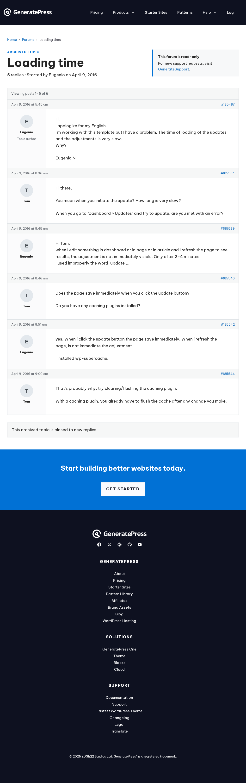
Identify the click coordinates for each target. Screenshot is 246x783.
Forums (28, 40)
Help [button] (207, 12)
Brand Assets (119, 607)
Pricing (96, 12)
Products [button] (121, 12)
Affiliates (119, 600)
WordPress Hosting (119, 621)
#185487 (228, 104)
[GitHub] (129, 544)
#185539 (228, 228)
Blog (119, 614)
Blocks (119, 662)
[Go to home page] (28, 14)
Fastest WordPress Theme (119, 711)
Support (119, 704)
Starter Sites (156, 12)
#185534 (228, 173)
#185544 (228, 374)
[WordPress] (119, 544)
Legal (119, 724)
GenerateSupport (173, 69)
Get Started (123, 489)
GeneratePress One (119, 649)
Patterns (185, 12)
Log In (232, 12)
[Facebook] (99, 544)
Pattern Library (119, 594)
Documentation (119, 697)
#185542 (228, 324)
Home (12, 40)
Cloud (119, 669)
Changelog (119, 717)
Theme (119, 656)
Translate (119, 731)
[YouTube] (139, 544)
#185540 (228, 278)
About (119, 573)
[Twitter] (109, 544)
